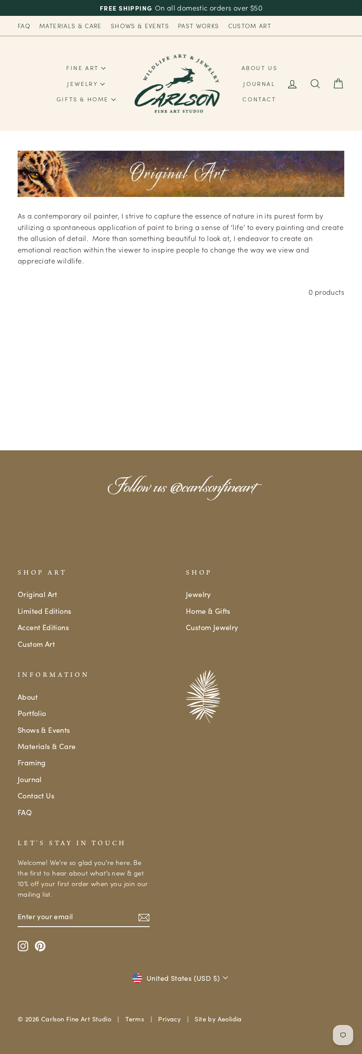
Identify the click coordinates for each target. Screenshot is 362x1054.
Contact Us (36, 795)
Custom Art (250, 26)
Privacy (169, 1018)
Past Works (198, 26)
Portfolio (32, 713)
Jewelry (83, 83)
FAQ (24, 26)
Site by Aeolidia (218, 1018)
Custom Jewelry (212, 627)
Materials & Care (70, 26)
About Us (259, 67)
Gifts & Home (84, 99)
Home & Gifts (208, 611)
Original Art (37, 594)
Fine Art (83, 67)
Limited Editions (44, 611)
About (28, 696)
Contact (259, 99)
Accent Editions (43, 627)
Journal (259, 83)
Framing (32, 762)
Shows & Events (140, 26)
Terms (134, 1018)
